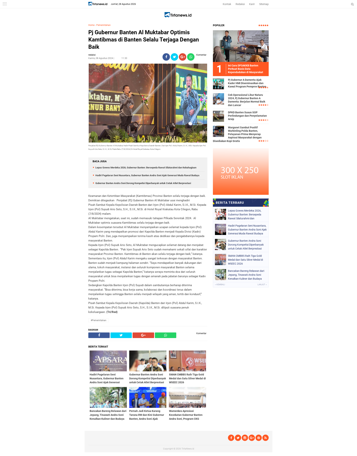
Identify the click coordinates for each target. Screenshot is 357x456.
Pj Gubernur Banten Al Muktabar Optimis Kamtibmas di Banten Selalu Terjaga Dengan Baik (143, 39)
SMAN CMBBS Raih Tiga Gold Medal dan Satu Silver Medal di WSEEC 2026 (245, 259)
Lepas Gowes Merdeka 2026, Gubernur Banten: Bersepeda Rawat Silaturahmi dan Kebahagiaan (145, 167)
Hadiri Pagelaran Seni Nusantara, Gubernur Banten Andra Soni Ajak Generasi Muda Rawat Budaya (147, 175)
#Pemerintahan (98, 320)
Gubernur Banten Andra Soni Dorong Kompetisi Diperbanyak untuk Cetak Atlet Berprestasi (143, 183)
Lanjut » (262, 284)
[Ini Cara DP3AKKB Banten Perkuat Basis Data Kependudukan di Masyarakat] (241, 46)
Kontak (227, 4)
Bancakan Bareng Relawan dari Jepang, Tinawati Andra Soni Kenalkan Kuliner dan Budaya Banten (246, 274)
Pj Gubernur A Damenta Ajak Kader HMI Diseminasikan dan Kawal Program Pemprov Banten (247, 83)
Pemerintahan (103, 25)
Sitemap (264, 4)
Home (91, 25)
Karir (252, 4)
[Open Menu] (4, 4)
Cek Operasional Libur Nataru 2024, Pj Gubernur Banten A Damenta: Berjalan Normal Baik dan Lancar (246, 100)
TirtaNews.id (187, 448)
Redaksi (240, 4)
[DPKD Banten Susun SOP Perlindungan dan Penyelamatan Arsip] (218, 116)
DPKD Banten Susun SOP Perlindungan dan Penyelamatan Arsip (247, 116)
